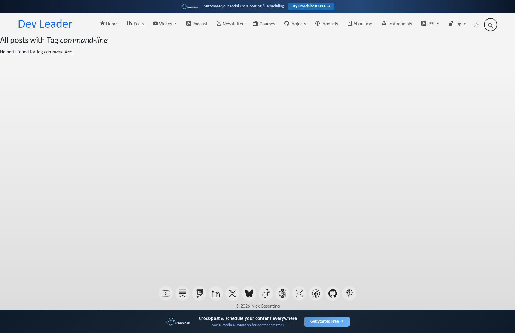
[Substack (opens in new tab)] (182, 293)
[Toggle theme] (476, 24)
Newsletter (232, 24)
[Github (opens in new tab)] (332, 293)
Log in (459, 24)
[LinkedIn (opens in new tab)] (216, 293)
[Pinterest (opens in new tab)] (349, 293)
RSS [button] (430, 24)
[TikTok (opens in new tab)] (266, 293)
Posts (138, 24)
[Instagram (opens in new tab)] (299, 293)
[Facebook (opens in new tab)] (316, 293)
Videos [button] (165, 24)
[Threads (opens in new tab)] (282, 293)
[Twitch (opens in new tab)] (199, 293)
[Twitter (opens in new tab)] (232, 293)
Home (111, 24)
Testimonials (399, 24)
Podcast (199, 24)
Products (329, 24)
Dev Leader (45, 25)
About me (362, 24)
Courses (266, 24)
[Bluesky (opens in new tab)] (249, 293)
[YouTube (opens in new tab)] (166, 293)
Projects (297, 24)
